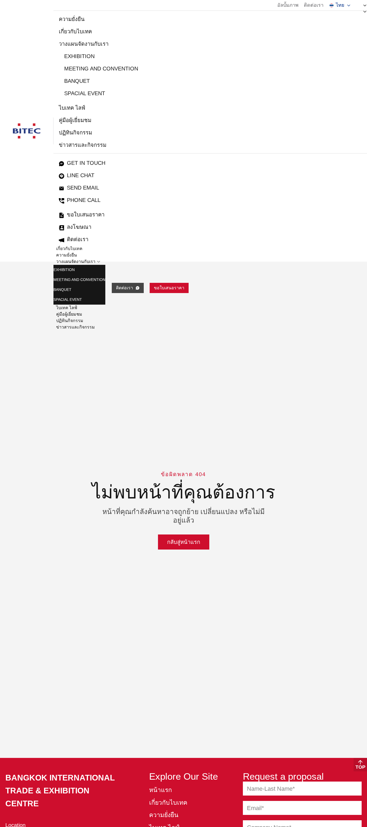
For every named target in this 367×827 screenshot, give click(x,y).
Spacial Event (84, 93)
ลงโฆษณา (79, 227)
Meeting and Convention (101, 69)
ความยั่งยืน (72, 19)
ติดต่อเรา (313, 5)
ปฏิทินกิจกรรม (75, 133)
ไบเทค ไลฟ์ (72, 108)
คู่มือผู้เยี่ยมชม (75, 120)
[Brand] (26, 130)
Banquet (77, 81)
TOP (360, 767)
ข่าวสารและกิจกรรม (82, 145)
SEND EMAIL (83, 188)
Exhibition (79, 56)
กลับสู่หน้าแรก (183, 542)
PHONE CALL (83, 200)
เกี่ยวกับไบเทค (75, 31)
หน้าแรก (160, 790)
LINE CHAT (80, 175)
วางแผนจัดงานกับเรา (84, 44)
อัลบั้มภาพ (287, 5)
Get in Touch (86, 163)
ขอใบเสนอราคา (86, 215)
